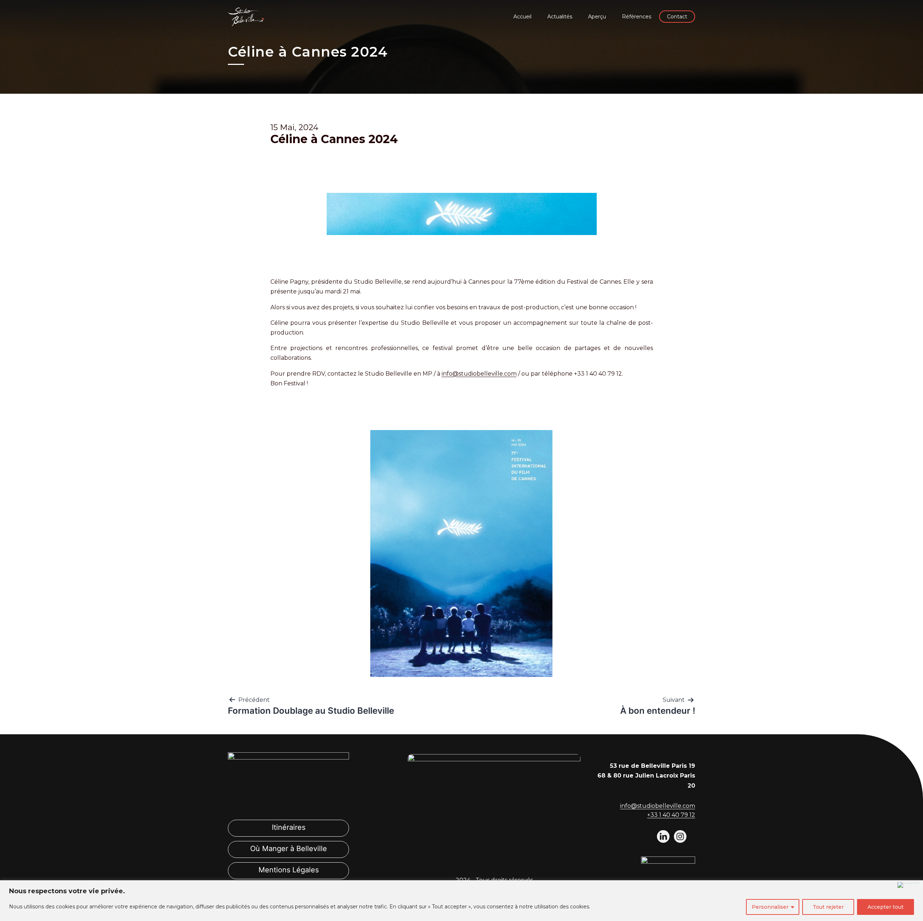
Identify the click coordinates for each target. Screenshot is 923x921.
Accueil (522, 16)
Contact (677, 16)
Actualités (559, 16)
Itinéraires (288, 827)
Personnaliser (770, 907)
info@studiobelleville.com (479, 373)
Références (636, 16)
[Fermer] (908, 885)
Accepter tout (885, 907)
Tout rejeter (828, 907)
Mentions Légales (289, 869)
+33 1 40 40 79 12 (671, 814)
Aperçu (597, 16)
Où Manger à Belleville (288, 848)
